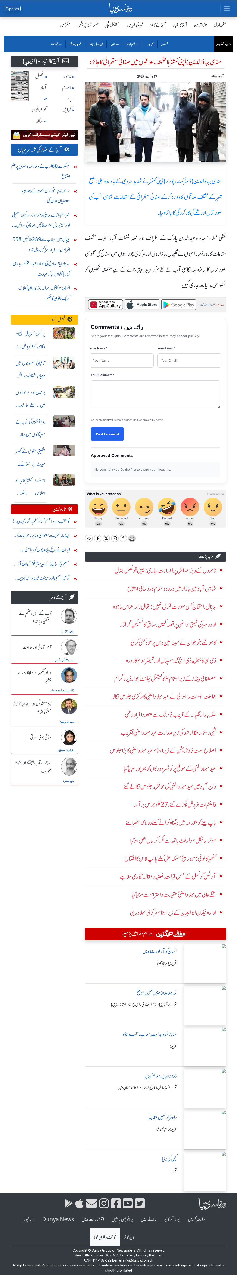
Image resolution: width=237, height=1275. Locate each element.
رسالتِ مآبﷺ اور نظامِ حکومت (32, 767)
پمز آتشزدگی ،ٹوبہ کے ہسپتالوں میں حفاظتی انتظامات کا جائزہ (30, 434)
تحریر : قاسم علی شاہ (166, 1129)
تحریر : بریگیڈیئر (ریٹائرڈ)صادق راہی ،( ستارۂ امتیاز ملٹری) (144, 1004)
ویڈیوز (129, 1237)
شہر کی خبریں (135, 25)
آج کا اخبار (180, 25)
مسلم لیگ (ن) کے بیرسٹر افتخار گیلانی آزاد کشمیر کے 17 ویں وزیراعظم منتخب (42, 565)
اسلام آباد (132, 44)
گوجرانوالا (75, 44)
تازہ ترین (200, 25)
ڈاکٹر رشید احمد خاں (62, 690)
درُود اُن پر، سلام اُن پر (161, 1076)
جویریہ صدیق (66, 749)
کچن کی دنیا (169, 1159)
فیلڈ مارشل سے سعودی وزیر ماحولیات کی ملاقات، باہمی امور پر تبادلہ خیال (42, 537)
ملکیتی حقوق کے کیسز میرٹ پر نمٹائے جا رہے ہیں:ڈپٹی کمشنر (30, 463)
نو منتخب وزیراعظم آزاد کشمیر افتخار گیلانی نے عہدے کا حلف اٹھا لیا (41, 522)
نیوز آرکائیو (172, 1219)
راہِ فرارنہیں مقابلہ (162, 1117)
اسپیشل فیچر (113, 25)
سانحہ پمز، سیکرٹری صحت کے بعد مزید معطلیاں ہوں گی (45, 196)
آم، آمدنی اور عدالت (37, 647)
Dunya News (58, 1219)
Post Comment (107, 434)
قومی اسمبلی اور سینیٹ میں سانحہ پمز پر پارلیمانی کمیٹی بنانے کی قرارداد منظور (44, 579)
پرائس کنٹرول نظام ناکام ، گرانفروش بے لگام (30, 346)
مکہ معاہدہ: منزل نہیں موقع (157, 993)
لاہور (164, 44)
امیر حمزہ (68, 781)
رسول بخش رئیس (64, 659)
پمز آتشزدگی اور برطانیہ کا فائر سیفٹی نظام (32, 708)
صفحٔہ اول (220, 25)
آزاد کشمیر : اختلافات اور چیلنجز (34, 677)
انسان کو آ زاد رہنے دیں (159, 951)
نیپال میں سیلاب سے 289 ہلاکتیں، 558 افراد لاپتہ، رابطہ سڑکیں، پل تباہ (41, 244)
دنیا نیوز (29, 1219)
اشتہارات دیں (92, 1219)
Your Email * (166, 348)
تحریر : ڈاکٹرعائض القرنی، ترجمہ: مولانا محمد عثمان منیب (146, 1087)
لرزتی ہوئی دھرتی (40, 737)
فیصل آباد (96, 44)
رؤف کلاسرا (67, 631)
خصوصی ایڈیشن (88, 25)
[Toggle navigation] (226, 8)
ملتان (114, 44)
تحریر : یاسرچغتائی (167, 963)
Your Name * (98, 348)
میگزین (65, 25)
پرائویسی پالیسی (122, 1219)
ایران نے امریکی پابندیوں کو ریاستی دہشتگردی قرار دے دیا (47, 551)
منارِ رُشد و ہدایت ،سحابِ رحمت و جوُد (149, 1034)
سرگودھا (56, 44)
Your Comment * (102, 375)
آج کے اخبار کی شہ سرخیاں (40, 149)
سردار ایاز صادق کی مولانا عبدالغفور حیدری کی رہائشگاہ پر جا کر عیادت (41, 269)
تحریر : (173, 1046)
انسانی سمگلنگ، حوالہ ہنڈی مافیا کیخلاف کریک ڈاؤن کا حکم (44, 293)
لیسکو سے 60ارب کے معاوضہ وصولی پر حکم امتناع (40, 171)
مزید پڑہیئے (206, 556)
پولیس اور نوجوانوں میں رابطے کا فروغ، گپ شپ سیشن (30, 405)
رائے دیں (148, 1219)
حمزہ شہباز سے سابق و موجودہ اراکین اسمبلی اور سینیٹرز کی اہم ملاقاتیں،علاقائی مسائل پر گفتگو (41, 221)
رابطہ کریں (196, 1219)
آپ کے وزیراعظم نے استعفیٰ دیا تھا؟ (35, 618)
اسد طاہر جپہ (67, 722)
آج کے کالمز (158, 25)
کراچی (149, 44)
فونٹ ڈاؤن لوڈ (105, 1237)
